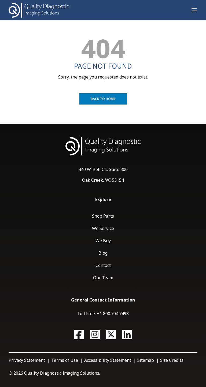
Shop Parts (103, 216)
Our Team (103, 278)
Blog (103, 253)
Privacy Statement (27, 360)
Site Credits (171, 360)
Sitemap (145, 360)
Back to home (103, 98)
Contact (103, 265)
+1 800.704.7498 (113, 314)
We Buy (103, 241)
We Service (103, 228)
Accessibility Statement (107, 360)
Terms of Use (64, 360)
